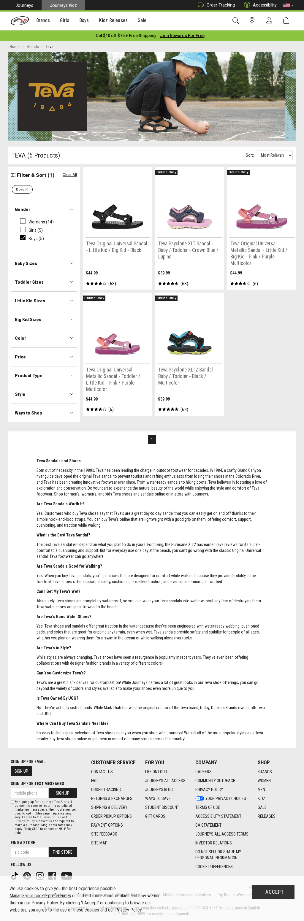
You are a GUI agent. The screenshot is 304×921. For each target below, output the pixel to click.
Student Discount (162, 807)
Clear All (70, 174)
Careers (203, 771)
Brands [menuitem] (43, 20)
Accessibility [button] (265, 5)
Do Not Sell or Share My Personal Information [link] (218, 854)
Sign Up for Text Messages (37, 783)
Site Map (99, 843)
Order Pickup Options (111, 816)
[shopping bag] (287, 20)
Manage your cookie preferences (40, 895)
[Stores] (253, 20)
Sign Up (21, 771)
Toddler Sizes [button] (29, 282)
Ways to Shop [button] (28, 413)
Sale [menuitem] (142, 20)
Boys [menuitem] (84, 20)
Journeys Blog (159, 789)
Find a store (23, 842)
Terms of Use (207, 807)
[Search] (237, 20)
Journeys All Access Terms (221, 834)
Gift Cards (155, 816)
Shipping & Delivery (109, 807)
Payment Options (107, 825)
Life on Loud (156, 771)
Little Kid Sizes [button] (30, 300)
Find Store (62, 852)
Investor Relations (213, 843)
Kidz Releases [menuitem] (113, 20)
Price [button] (20, 357)
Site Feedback (104, 834)
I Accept (273, 892)
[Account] (270, 20)
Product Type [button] (28, 375)
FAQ (94, 780)
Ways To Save (158, 798)
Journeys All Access (165, 780)
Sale (262, 807)
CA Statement (208, 825)
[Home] (19, 21)
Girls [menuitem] (64, 20)
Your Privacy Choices (225, 798)
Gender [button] (22, 209)
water (134, 626)
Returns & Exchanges (111, 798)
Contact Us (102, 771)
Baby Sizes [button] (26, 263)
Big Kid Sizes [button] (28, 319)
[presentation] (43, 21)
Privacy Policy (209, 789)
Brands (265, 771)
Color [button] (20, 338)
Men (261, 789)
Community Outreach (215, 780)
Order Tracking (221, 5)
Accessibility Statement (218, 816)
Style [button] (20, 394)
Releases (267, 816)
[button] (288, 5)
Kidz (261, 798)
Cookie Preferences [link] (214, 866)
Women (264, 780)
